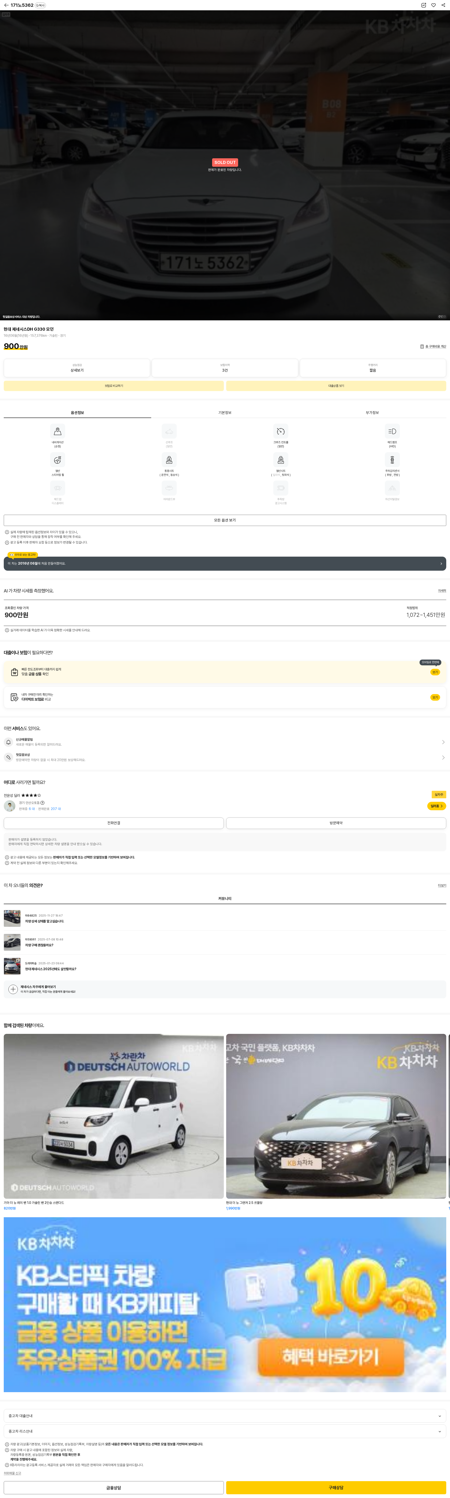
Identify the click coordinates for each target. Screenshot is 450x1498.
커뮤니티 (225, 898)
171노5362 (28, 5)
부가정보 (372, 413)
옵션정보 (77, 413)
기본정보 (225, 413)
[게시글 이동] (225, 918)
